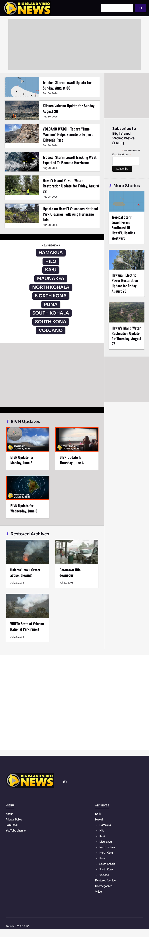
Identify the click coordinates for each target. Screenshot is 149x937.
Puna (102, 858)
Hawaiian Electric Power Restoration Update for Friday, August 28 (125, 282)
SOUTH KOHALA (50, 313)
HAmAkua (51, 252)
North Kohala (107, 847)
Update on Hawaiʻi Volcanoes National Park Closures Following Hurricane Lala (70, 214)
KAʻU (51, 270)
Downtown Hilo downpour (69, 572)
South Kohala (107, 864)
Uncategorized (103, 886)
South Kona (106, 869)
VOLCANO (51, 330)
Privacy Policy (14, 819)
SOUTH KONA (50, 321)
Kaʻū (102, 836)
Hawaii (99, 819)
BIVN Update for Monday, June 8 (21, 459)
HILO (50, 261)
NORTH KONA (51, 296)
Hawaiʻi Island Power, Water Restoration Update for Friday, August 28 (71, 185)
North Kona (106, 852)
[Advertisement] (74, 44)
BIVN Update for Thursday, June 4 (72, 459)
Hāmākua (105, 825)
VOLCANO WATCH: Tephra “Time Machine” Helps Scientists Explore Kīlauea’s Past (68, 134)
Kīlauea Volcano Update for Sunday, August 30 (69, 108)
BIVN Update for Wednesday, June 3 (23, 508)
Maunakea (105, 841)
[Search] (140, 8)
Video (98, 891)
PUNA (51, 304)
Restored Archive (105, 880)
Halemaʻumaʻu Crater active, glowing (25, 572)
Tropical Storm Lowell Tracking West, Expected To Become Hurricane (70, 159)
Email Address (121, 154)
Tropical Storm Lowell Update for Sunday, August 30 (67, 85)
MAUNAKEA (50, 278)
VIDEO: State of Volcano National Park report (27, 626)
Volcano (104, 875)
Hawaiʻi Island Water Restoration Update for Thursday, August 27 (126, 335)
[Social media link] (65, 782)
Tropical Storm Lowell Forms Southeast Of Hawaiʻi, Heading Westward (123, 227)
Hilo (101, 830)
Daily (98, 814)
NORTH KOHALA (50, 287)
